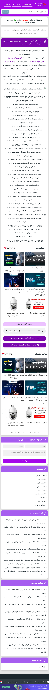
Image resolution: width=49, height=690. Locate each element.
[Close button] (48, 682)
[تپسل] (1, 682)
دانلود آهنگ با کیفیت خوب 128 (23, 345)
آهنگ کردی (41, 487)
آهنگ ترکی (41, 479)
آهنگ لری (41, 490)
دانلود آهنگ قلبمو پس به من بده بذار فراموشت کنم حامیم (24, 564)
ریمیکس (16, 4)
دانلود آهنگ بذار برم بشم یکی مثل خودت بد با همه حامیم (24, 560)
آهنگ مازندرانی (39, 494)
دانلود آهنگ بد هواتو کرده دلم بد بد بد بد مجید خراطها (26, 549)
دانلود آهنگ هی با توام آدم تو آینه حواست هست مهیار (25, 634)
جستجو (5, 12)
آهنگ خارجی (40, 483)
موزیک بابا (42, 667)
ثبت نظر (24, 461)
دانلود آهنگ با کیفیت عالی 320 (23, 338)
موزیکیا (43, 30)
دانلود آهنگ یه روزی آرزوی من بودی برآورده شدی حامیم (25, 567)
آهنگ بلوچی (40, 475)
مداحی (7, 4)
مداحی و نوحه (40, 505)
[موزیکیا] (40, 4)
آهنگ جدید (27, 4)
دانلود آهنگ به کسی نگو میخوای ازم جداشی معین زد (26, 645)
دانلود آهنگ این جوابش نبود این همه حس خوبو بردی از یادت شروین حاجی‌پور (22, 42)
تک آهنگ (36, 30)
